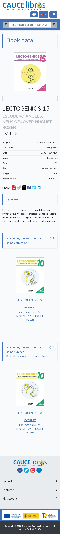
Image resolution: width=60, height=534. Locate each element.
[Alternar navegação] (53, 14)
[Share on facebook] (29, 187)
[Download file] (14, 187)
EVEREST (11, 133)
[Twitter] (26, 470)
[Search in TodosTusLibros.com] (24, 187)
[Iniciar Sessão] (34, 14)
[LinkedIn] (39, 470)
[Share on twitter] (34, 187)
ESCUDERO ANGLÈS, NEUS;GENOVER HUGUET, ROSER (30, 316)
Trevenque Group (30, 526)
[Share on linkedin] (38, 187)
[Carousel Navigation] (52, 238)
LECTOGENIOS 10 (30, 300)
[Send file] (19, 187)
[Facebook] (20, 470)
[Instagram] (32, 470)
